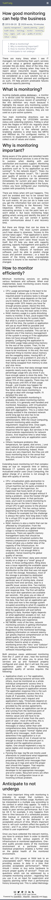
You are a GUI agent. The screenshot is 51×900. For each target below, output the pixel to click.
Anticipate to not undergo (22, 51)
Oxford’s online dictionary (24, 95)
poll (18, 34)
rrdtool (6, 37)
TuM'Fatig (7, 3)
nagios (12, 34)
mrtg (6, 34)
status (14, 37)
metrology (21, 31)
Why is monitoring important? (24, 46)
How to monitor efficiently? (23, 49)
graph (41, 28)
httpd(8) (26, 896)
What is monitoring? (19, 44)
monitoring (39, 31)
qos (23, 34)
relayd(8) (35, 896)
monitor (30, 31)
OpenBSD (18, 896)
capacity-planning (30, 28)
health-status (9, 31)
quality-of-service (34, 34)
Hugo (45, 896)
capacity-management (12, 28)
